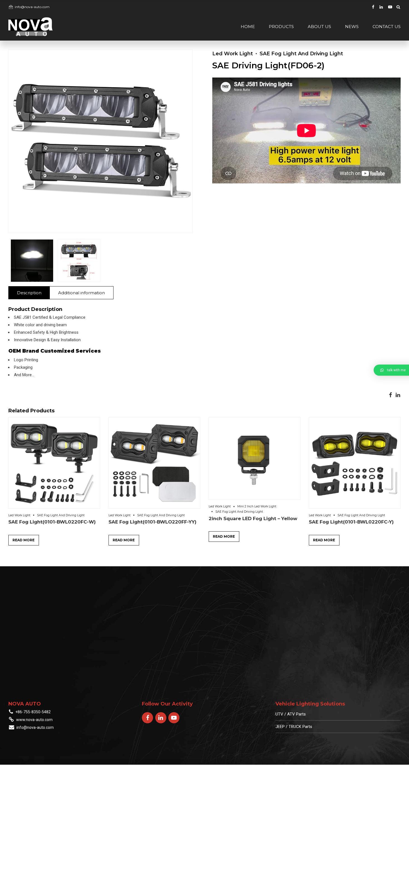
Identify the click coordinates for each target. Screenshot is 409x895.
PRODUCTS (281, 26)
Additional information (81, 292)
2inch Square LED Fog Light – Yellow (253, 518)
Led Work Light (232, 54)
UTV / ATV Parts (290, 714)
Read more (24, 540)
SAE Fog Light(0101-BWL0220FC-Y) (351, 522)
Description (29, 292)
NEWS (352, 26)
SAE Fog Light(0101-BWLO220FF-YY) (152, 522)
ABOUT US (319, 26)
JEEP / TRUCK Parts (293, 726)
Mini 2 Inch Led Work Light (256, 506)
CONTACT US (387, 26)
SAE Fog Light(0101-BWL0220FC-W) (52, 522)
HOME (248, 26)
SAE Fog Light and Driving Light (301, 54)
